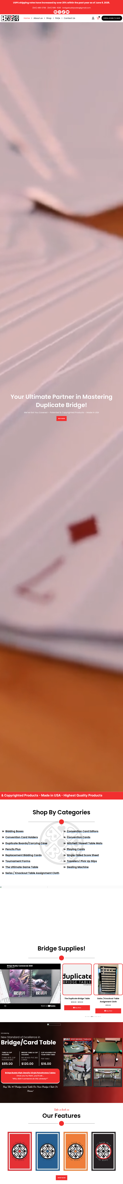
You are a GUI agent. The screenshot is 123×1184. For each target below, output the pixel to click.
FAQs (57, 18)
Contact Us (69, 18)
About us (38, 18)
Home (27, 18)
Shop (48, 18)
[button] (85, 1016)
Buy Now (78, 1011)
